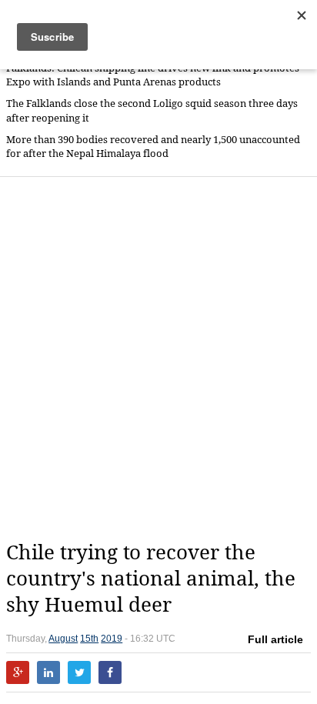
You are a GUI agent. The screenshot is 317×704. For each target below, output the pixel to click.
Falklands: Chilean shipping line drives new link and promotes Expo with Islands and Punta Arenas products (152, 75)
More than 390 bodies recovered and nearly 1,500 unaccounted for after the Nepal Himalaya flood (153, 146)
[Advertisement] (158, 358)
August (63, 638)
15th (89, 638)
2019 (111, 638)
